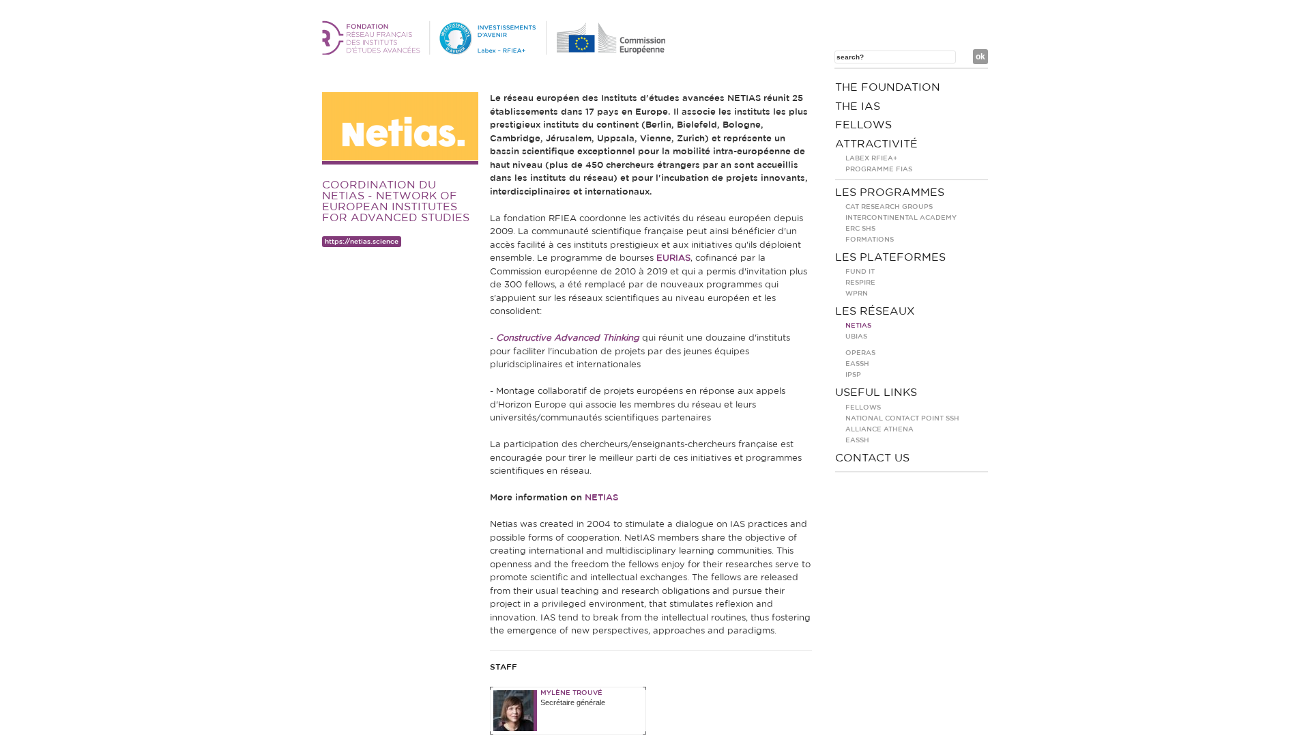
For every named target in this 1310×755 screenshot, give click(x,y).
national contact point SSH (902, 418)
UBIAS (856, 336)
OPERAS (860, 353)
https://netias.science (361, 241)
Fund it (860, 271)
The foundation (887, 87)
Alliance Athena (879, 429)
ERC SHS (860, 228)
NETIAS (601, 498)
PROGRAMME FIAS (878, 169)
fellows (863, 124)
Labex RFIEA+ (871, 158)
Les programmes (889, 192)
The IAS (857, 106)
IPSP (853, 374)
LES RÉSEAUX (875, 311)
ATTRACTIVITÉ (876, 144)
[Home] (496, 52)
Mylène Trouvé (571, 692)
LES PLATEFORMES (890, 257)
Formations (869, 239)
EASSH (857, 363)
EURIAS (673, 258)
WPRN (856, 293)
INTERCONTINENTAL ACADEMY (901, 217)
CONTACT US (872, 458)
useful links (876, 392)
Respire (860, 282)
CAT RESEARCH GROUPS (889, 206)
